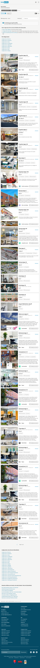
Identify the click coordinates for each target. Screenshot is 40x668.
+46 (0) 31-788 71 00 (5, 613)
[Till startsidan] (5, 2)
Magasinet (23, 622)
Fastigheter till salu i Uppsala (25, 635)
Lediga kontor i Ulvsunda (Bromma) (8, 574)
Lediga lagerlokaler (4, 640)
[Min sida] (36, 2)
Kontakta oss (23, 620)
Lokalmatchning (4, 620)
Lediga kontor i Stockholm (7, 40)
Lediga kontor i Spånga (6, 50)
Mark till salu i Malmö (24, 642)
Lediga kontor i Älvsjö (6, 47)
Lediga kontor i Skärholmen (7, 46)
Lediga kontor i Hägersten (6, 44)
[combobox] (28, 10)
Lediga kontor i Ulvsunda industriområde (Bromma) (11, 575)
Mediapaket (23, 613)
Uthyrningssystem (24, 614)
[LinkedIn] (31, 652)
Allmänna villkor (11, 657)
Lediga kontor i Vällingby (6, 565)
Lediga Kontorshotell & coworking (6, 642)
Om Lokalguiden (24, 619)
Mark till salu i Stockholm (25, 639)
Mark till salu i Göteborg (25, 640)
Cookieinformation (22, 657)
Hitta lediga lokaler (4, 619)
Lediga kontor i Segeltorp (6, 566)
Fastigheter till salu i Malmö (25, 633)
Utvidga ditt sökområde (6, 31)
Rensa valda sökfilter (6, 29)
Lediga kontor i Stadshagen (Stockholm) (9, 580)
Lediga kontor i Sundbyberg (7, 43)
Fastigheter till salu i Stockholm (26, 630)
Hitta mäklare (3, 624)
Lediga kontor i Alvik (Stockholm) (8, 569)
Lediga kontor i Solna (6, 41)
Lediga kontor (3, 639)
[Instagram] (37, 652)
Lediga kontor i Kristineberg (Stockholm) (9, 577)
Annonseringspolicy (28, 657)
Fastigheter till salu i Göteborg (26, 632)
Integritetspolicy (16, 657)
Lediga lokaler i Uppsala (5, 635)
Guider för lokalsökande (5, 625)
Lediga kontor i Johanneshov (7, 568)
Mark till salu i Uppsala (24, 643)
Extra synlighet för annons (26, 609)
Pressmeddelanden (24, 625)
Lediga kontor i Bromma (6, 39)
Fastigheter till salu (24, 624)
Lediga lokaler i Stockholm (5, 630)
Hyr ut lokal (23, 608)
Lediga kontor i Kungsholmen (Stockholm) (9, 578)
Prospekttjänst (23, 611)
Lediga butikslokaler (4, 643)
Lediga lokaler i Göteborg (5, 632)
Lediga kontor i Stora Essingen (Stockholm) (10, 572)
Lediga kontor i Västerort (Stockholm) (9, 571)
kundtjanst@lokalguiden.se (6, 614)
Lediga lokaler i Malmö (5, 633)
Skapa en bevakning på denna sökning (9, 32)
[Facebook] (34, 652)
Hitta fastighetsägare (5, 622)
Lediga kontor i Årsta (5, 49)
